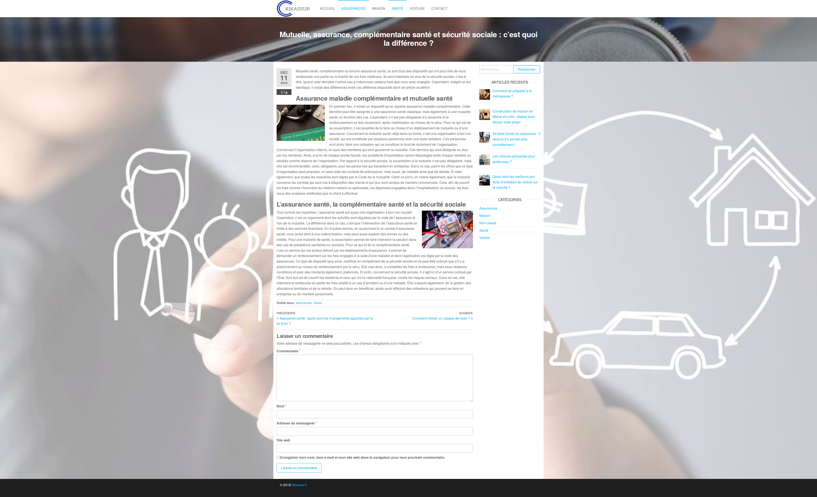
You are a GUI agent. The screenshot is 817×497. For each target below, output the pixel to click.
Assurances (353, 8)
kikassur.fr (299, 484)
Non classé (487, 222)
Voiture (417, 8)
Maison (378, 8)
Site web (283, 440)
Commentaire (288, 350)
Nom (281, 406)
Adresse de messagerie (297, 423)
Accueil (327, 8)
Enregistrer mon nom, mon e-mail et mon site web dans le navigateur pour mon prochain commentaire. (362, 457)
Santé (397, 8)
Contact (439, 8)
